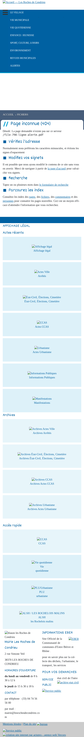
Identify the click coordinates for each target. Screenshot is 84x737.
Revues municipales (23, 58)
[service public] (51, 690)
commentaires (62, 196)
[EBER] (74, 638)
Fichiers (22, 114)
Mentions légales (12, 724)
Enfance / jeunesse (22, 35)
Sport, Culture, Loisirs (24, 43)
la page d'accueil (57, 168)
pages (32, 196)
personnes (8, 201)
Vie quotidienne (20, 27)
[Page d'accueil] (24, 2)
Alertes (15, 65)
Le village (17, 12)
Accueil (8, 114)
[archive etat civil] (68, 682)
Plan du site (29, 724)
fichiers (45, 196)
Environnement (20, 50)
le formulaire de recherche (53, 184)
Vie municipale (19, 20)
